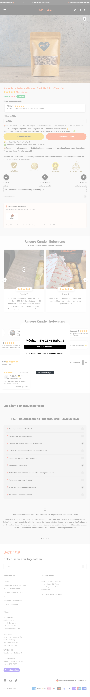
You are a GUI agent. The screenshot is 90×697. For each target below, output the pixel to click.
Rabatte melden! (45, 347)
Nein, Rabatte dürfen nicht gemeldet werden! (45, 353)
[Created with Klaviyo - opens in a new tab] (45, 372)
